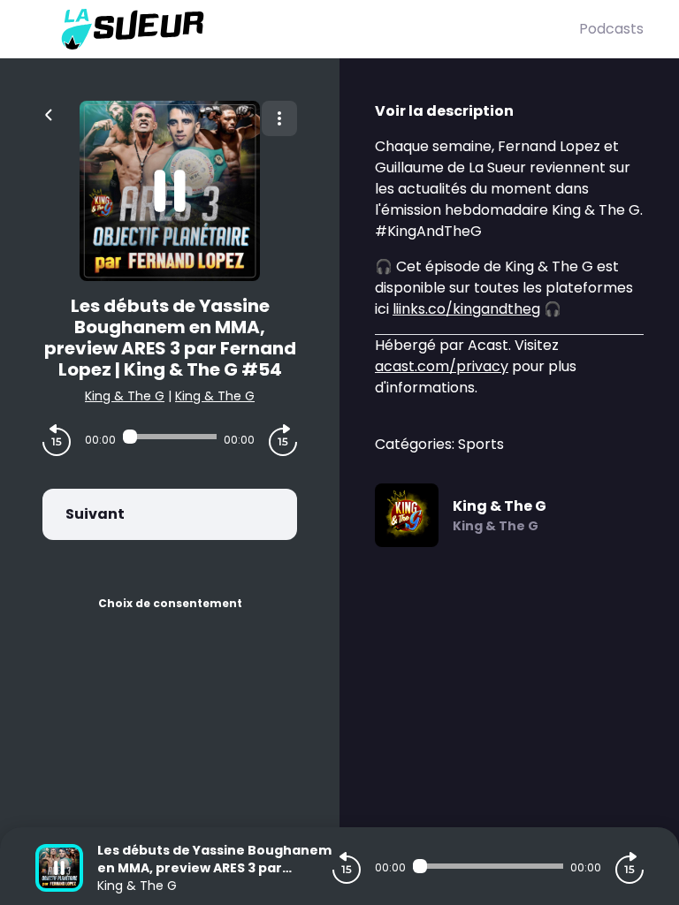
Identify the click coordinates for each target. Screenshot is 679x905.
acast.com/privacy (441, 366)
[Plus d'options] (279, 118)
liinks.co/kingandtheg (466, 309)
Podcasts (611, 29)
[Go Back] (48, 113)
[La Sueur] (307, 29)
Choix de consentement (170, 603)
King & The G (124, 396)
